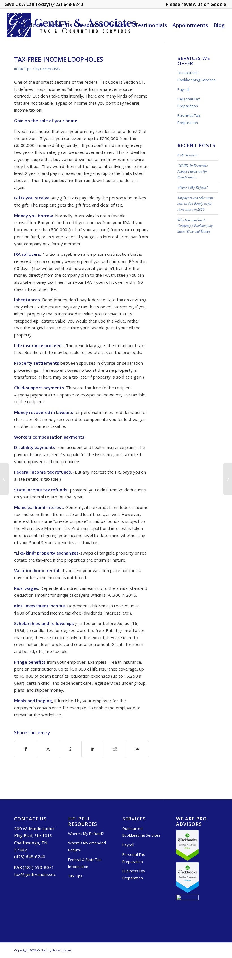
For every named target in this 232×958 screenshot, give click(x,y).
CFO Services (187, 154)
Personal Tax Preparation (188, 102)
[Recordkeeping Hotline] (4, 479)
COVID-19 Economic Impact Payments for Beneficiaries (192, 171)
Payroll (183, 89)
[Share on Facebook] (25, 749)
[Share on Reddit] (115, 749)
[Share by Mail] (137, 749)
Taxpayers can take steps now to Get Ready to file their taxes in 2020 (195, 203)
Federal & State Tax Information (85, 863)
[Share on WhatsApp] (70, 749)
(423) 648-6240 (29, 856)
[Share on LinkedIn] (93, 749)
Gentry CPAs (50, 68)
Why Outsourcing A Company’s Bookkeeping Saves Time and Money (195, 225)
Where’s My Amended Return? (87, 846)
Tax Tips (24, 68)
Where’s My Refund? (192, 187)
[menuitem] (195, 4)
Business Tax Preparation (188, 119)
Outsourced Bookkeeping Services (196, 76)
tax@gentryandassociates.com (44, 874)
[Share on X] (48, 749)
